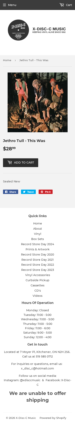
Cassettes (37, 285)
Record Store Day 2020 (37, 254)
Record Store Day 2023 (37, 270)
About (37, 228)
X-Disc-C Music (26, 417)
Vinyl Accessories (37, 275)
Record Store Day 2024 (37, 244)
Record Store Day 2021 (37, 259)
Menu (12, 5)
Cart (68, 5)
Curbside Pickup (37, 280)
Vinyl (37, 234)
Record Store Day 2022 (37, 264)
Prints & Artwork (38, 249)
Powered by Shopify (53, 417)
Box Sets (37, 239)
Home (7, 60)
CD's (37, 290)
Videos (37, 296)
